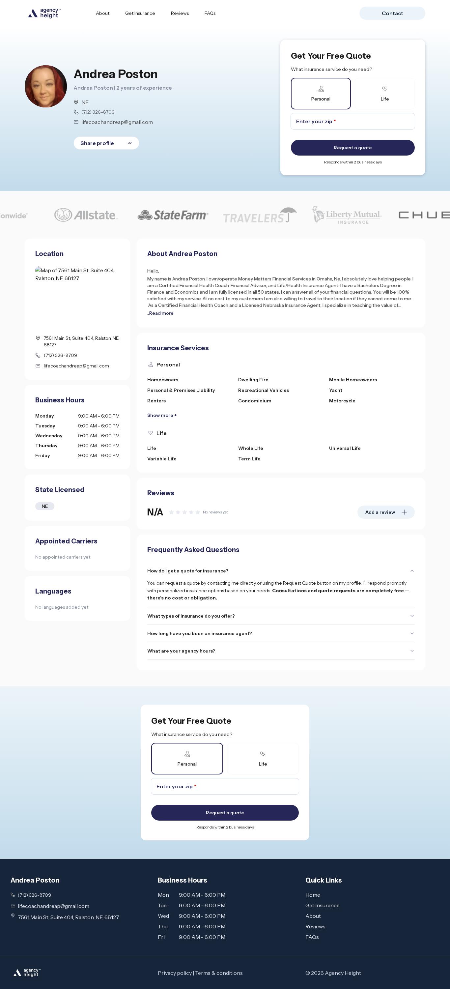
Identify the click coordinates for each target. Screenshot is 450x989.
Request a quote (353, 148)
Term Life (249, 459)
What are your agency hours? (181, 651)
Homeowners (162, 380)
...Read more (160, 313)
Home (312, 894)
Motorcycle (342, 401)
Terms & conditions (219, 973)
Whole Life (250, 448)
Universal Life (345, 448)
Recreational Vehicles (263, 390)
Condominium (254, 401)
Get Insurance (140, 13)
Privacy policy (175, 973)
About (102, 13)
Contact (392, 13)
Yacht (335, 390)
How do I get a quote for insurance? (187, 571)
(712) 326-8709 (98, 112)
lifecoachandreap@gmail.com (117, 122)
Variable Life (162, 459)
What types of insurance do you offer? (191, 616)
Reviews (180, 13)
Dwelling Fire (253, 380)
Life (151, 448)
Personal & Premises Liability (181, 390)
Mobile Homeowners (353, 380)
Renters (156, 401)
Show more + (162, 415)
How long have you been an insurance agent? (199, 633)
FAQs (210, 13)
